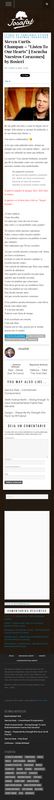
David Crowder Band (32, 785)
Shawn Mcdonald (13, 789)
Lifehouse (33, 773)
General (9, 781)
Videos (40, 757)
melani (7, 623)
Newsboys (30, 793)
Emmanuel (8, 630)
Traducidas (40, 37)
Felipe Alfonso (10, 644)
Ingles (8, 761)
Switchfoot (39, 769)
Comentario (9, 438)
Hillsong (38, 789)
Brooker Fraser (24, 777)
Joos (21, 793)
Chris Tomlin (11, 793)
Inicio (11, 656)
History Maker (42, 700)
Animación (10, 773)
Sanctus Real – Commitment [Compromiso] (20, 392)
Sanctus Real (32, 781)
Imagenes (31, 761)
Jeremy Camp (19, 781)
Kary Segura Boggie (13, 785)
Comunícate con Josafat (27, 660)
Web (6, 474)
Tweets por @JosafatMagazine (17, 604)
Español (28, 769)
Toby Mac (37, 777)
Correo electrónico (12, 467)
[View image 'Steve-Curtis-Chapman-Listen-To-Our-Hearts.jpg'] (27, 119)
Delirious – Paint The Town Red (38, 372)
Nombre (8, 459)
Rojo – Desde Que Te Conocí (15, 372)
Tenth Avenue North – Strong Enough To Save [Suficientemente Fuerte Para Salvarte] (26, 403)
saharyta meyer (10, 637)
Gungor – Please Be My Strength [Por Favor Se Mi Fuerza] (25, 414)
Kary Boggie (10, 777)
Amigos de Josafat (26, 656)
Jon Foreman (27, 789)
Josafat (11, 68)
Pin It (7, 81)
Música (39, 765)
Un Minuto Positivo (13, 765)
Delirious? (10, 769)
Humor (19, 769)
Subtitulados (19, 761)
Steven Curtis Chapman (26, 36)
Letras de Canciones (20, 35)
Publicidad (28, 765)
